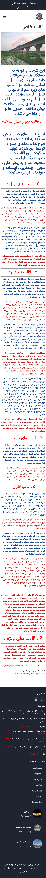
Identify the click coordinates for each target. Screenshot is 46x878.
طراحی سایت (11, 868)
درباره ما (39, 796)
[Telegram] (36, 699)
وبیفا (19, 871)
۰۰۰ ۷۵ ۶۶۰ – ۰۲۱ (25, 7)
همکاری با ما (37, 802)
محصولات (38, 773)
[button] (4, 17)
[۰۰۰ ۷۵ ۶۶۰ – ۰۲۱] (17, 7)
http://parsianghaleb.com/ (15, 665)
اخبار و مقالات (36, 779)
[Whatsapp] (42, 699)
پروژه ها (39, 785)
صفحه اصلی (37, 768)
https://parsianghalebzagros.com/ (30, 673)
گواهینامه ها (37, 790)
